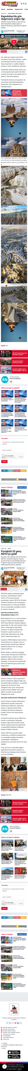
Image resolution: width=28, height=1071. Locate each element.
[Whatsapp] (21, 1023)
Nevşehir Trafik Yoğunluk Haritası (11, 1032)
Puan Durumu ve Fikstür (9, 1034)
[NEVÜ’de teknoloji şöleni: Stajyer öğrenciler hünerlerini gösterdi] (21, 843)
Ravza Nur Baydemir (15, 378)
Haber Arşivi (6, 1039)
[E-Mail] (11, 382)
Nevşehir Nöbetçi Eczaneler (10, 1027)
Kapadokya (10, 9)
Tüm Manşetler (7, 1036)
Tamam (19, 1069)
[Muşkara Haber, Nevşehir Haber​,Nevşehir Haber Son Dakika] (9, 3)
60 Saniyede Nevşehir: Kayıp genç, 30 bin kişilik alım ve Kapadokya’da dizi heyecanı (20, 400)
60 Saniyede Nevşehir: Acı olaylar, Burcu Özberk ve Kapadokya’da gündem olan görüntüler (7, 414)
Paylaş (4, 51)
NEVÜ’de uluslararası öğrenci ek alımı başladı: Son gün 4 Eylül (7, 849)
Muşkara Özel (19, 9)
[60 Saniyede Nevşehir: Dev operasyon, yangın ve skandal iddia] (7, 393)
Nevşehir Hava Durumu (8, 1029)
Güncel (3, 9)
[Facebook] (7, 1023)
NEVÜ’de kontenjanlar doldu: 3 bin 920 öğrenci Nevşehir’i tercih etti (20, 877)
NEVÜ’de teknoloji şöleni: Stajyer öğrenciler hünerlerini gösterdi (21, 849)
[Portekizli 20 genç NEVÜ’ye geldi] (14, 579)
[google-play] (14, 1057)
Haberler (3, 13)
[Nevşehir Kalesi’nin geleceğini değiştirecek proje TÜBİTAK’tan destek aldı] (7, 871)
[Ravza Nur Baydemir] (4, 379)
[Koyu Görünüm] (21, 3)
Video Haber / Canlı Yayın (15, 13)
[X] (10, 1023)
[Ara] (23, 3)
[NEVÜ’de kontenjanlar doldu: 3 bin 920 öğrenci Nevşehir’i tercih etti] (21, 871)
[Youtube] (15, 1023)
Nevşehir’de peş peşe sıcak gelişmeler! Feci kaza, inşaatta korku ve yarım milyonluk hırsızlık (20, 414)
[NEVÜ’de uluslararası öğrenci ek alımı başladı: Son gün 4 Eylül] (7, 843)
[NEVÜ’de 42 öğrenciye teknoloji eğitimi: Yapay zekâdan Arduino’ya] (7, 856)
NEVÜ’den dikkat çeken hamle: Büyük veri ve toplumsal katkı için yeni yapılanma (20, 862)
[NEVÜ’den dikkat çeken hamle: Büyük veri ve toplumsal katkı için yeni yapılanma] (21, 856)
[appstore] (14, 1052)
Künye (3, 1048)
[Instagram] (12, 1023)
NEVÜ (9, 548)
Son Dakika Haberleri (8, 1037)
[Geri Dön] (4, 1066)
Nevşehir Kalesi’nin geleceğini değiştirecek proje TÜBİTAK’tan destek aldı (6, 877)
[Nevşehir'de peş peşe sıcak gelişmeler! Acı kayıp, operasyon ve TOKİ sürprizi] (21, 422)
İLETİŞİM (4, 1043)
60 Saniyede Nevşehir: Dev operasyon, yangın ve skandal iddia (7, 399)
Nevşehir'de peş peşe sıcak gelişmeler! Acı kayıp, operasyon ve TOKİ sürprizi (21, 429)
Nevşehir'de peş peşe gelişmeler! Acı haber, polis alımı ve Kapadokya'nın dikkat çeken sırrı (6, 430)
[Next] (18, 1023)
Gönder (4, 461)
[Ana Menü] (25, 3)
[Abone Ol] (26, 51)
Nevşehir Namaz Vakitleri (9, 1031)
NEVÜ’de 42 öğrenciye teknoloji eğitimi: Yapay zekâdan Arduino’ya (7, 862)
